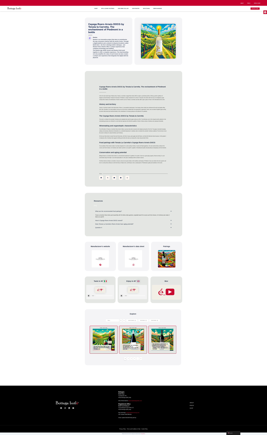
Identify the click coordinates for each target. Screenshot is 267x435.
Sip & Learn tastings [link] (107, 9)
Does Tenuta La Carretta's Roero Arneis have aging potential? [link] (114, 225)
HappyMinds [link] (143, 433)
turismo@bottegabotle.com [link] (135, 400)
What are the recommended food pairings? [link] (108, 212)
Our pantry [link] (135, 9)
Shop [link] (96, 9)
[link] (265, 12)
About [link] (242, 3)
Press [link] (248, 3)
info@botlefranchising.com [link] (132, 412)
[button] (101, 179)
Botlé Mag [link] (146, 9)
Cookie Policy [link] (144, 429)
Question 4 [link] (98, 228)
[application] (100, 296)
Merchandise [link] (157, 9)
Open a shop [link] (257, 3)
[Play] (88, 296)
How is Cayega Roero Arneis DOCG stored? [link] (109, 221)
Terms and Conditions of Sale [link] (133, 429)
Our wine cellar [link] (123, 9)
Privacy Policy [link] (122, 429)
